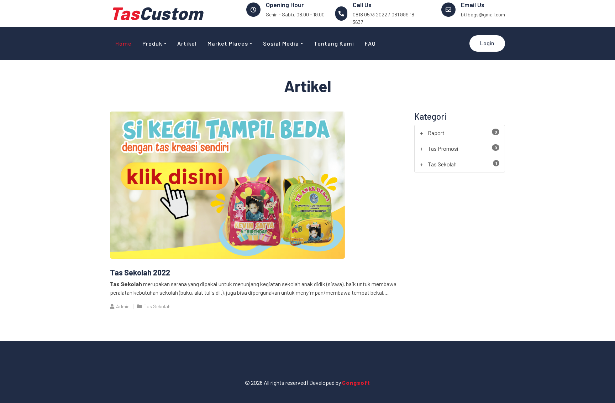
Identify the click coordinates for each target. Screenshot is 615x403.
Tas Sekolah (157, 306)
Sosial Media (281, 43)
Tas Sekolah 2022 (140, 272)
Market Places (227, 43)
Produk (152, 43)
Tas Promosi (443, 148)
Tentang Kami (334, 43)
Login (487, 43)
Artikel (187, 43)
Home (123, 43)
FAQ (370, 43)
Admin (123, 306)
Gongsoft (356, 382)
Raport (436, 132)
